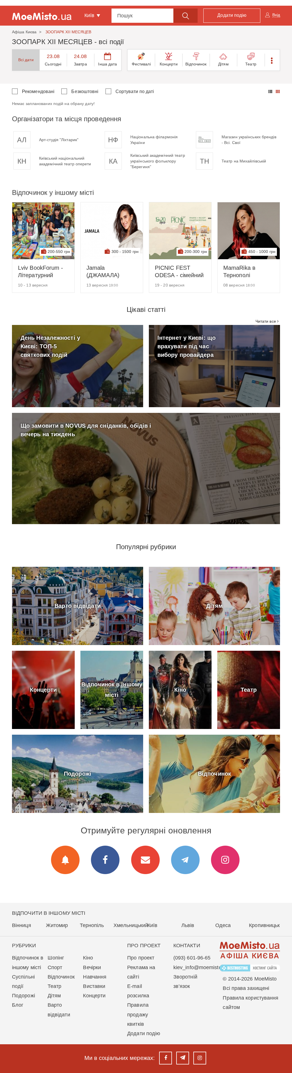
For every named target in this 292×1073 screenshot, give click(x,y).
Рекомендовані (38, 91)
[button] (272, 60)
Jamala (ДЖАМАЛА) (102, 271)
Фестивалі (141, 64)
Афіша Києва (24, 32)
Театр (250, 64)
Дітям (223, 64)
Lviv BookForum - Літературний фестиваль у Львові (40, 272)
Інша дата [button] (107, 64)
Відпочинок (195, 64)
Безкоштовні (84, 91)
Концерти (169, 64)
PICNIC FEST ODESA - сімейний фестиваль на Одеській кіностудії (180, 272)
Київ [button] (90, 15)
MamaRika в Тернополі (239, 271)
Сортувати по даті (134, 91)
